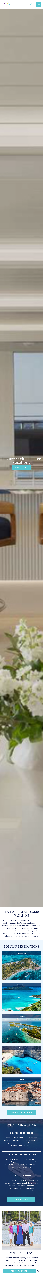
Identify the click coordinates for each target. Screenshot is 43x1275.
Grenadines (21, 953)
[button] (39, 4)
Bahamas (21, 1016)
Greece (21, 1048)
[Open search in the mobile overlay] (31, 4)
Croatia (21, 1079)
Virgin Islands (21, 985)
